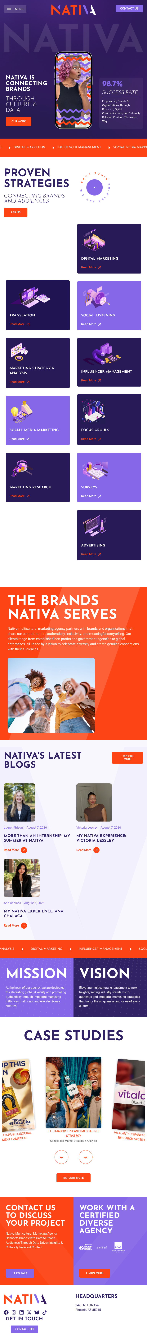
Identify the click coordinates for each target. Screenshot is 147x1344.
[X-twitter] (29, 1312)
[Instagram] (13, 1312)
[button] (15, 9)
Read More (11, 850)
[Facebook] (6, 1312)
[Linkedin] (21, 1312)
